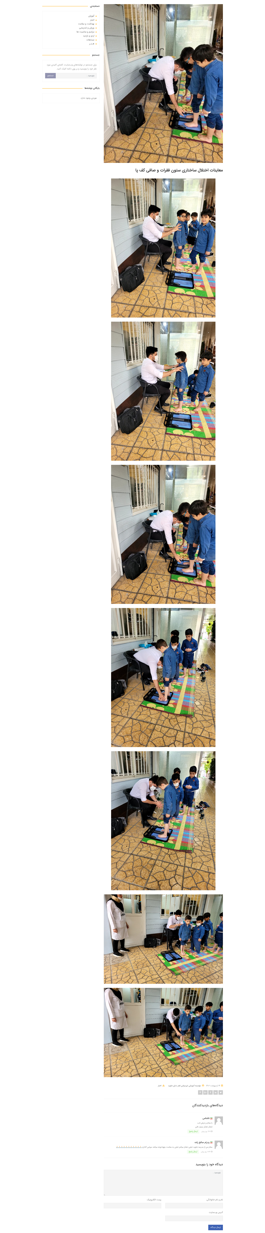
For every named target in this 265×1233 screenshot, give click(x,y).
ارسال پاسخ (193, 1131)
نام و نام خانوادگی (214, 1199)
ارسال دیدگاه (215, 1227)
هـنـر (91, 43)
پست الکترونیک (154, 1199)
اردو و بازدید (88, 36)
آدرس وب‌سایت (216, 1212)
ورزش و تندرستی (86, 28)
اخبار (159, 1085)
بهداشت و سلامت (86, 24)
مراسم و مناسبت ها (85, 32)
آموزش (91, 16)
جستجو (50, 75)
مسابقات (90, 40)
